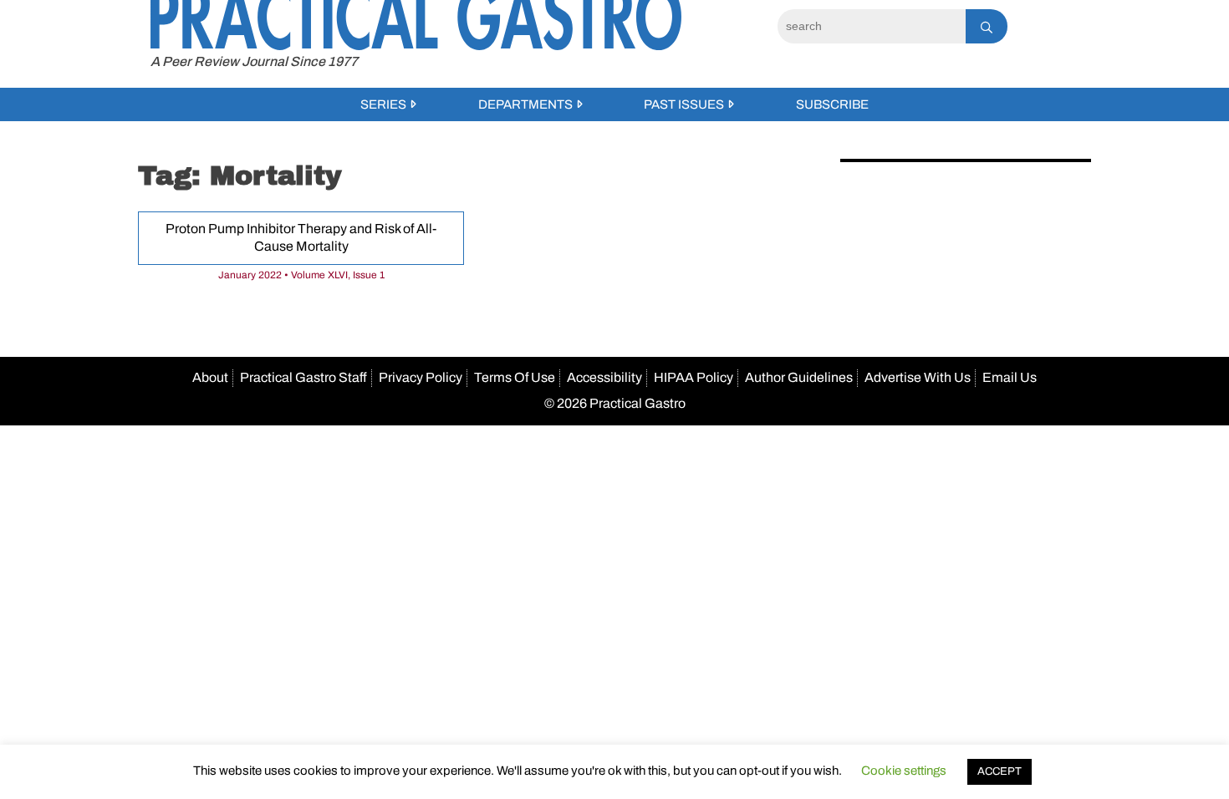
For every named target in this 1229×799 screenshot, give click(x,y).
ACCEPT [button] (999, 771)
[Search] (986, 26)
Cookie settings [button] (903, 770)
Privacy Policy (420, 377)
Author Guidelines (799, 377)
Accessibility (604, 377)
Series (383, 104)
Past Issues (684, 104)
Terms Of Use (514, 377)
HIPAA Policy (693, 377)
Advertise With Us (917, 377)
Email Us (1009, 377)
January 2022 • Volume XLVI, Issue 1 (301, 275)
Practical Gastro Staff (303, 377)
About (210, 377)
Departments (525, 104)
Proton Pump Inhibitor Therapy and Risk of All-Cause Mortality (301, 237)
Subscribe (832, 104)
